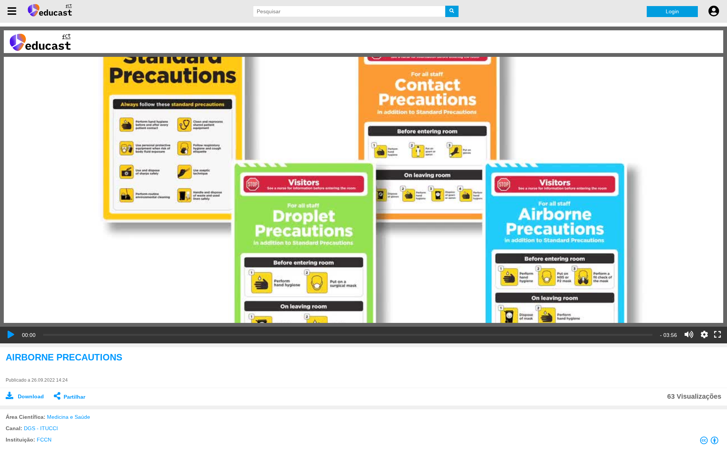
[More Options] (704, 334)
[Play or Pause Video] (11, 334)
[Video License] (710, 442)
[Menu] (12, 11)
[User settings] (713, 11)
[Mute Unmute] (689, 334)
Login (672, 11)
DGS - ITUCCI (41, 428)
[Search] (452, 11)
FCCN (44, 440)
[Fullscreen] (717, 335)
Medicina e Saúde (68, 417)
